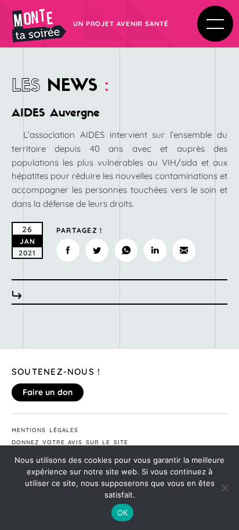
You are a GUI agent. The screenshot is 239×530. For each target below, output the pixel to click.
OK (122, 512)
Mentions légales (45, 430)
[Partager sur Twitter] (96, 250)
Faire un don (48, 392)
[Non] (224, 488)
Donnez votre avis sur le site (70, 442)
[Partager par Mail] (183, 250)
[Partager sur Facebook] (67, 250)
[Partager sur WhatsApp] (125, 250)
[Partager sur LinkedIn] (154, 250)
